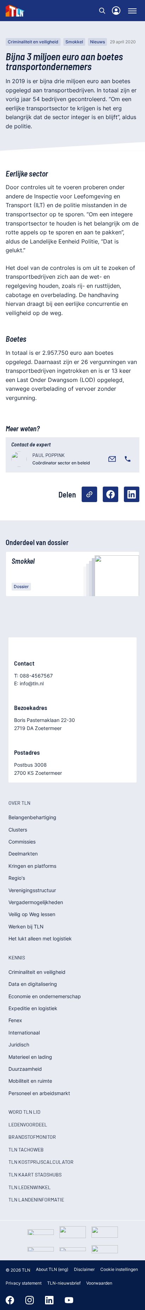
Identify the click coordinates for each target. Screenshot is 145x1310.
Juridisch (18, 1045)
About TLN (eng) (52, 1269)
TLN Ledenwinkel (29, 1187)
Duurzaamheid (25, 1069)
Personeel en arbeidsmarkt (39, 1093)
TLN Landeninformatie (36, 1200)
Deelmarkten (23, 854)
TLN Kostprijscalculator (41, 1162)
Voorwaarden (99, 1283)
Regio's (16, 878)
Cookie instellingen (119, 1269)
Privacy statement (24, 1283)
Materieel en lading (30, 1057)
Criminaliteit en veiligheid (33, 41)
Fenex (15, 1020)
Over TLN (19, 803)
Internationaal (24, 1033)
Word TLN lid (24, 1112)
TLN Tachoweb (26, 1150)
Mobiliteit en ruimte (30, 1081)
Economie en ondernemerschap (44, 996)
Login (116, 10)
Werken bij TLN (26, 926)
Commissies (22, 842)
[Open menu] (132, 11)
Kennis (16, 957)
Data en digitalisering (32, 984)
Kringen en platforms (32, 866)
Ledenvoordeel (27, 1124)
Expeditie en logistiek (32, 1008)
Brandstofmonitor (32, 1137)
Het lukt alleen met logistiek (40, 938)
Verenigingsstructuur (32, 890)
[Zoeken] (102, 10)
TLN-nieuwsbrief (64, 1283)
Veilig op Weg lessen (31, 914)
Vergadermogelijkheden (35, 902)
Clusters (17, 830)
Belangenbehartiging (32, 817)
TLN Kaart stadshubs (35, 1175)
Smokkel (74, 41)
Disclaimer (84, 1269)
